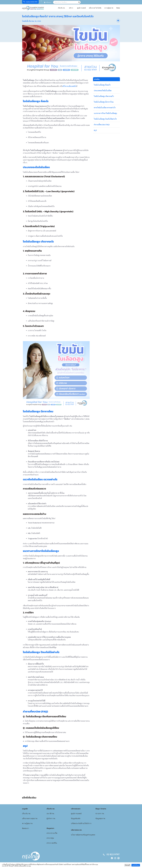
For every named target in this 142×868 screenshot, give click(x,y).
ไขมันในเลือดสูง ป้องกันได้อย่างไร (105, 119)
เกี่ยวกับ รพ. (61, 8)
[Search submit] (79, 2)
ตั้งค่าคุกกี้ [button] (127, 865)
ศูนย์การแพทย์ (81, 8)
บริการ (71, 8)
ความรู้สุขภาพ (109, 8)
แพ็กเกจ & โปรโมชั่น (95, 8)
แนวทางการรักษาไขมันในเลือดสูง (105, 113)
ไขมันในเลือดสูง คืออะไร (102, 85)
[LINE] (119, 858)
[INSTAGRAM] (115, 858)
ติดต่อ (118, 8)
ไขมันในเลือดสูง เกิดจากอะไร (104, 96)
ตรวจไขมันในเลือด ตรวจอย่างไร (105, 107)
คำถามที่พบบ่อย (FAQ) (102, 124)
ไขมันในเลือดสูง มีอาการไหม (104, 102)
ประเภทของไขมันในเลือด (103, 90)
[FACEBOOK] (112, 858)
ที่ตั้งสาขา (48, 2)
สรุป (95, 130)
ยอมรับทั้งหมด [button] (135, 865)
